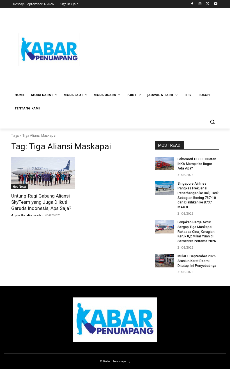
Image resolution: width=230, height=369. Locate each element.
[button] (212, 122)
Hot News (20, 187)
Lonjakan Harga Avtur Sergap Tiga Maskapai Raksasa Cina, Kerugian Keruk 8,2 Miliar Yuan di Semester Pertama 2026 (197, 231)
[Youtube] (215, 4)
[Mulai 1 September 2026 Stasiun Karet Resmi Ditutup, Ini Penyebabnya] (164, 260)
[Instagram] (200, 4)
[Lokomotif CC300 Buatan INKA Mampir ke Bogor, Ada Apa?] (164, 163)
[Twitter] (207, 4)
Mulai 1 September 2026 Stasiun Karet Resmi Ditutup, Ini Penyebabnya (197, 261)
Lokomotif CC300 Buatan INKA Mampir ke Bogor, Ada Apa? (197, 164)
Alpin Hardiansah (26, 215)
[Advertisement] (153, 49)
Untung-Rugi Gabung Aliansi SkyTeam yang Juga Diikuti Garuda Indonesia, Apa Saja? (41, 202)
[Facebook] (192, 4)
